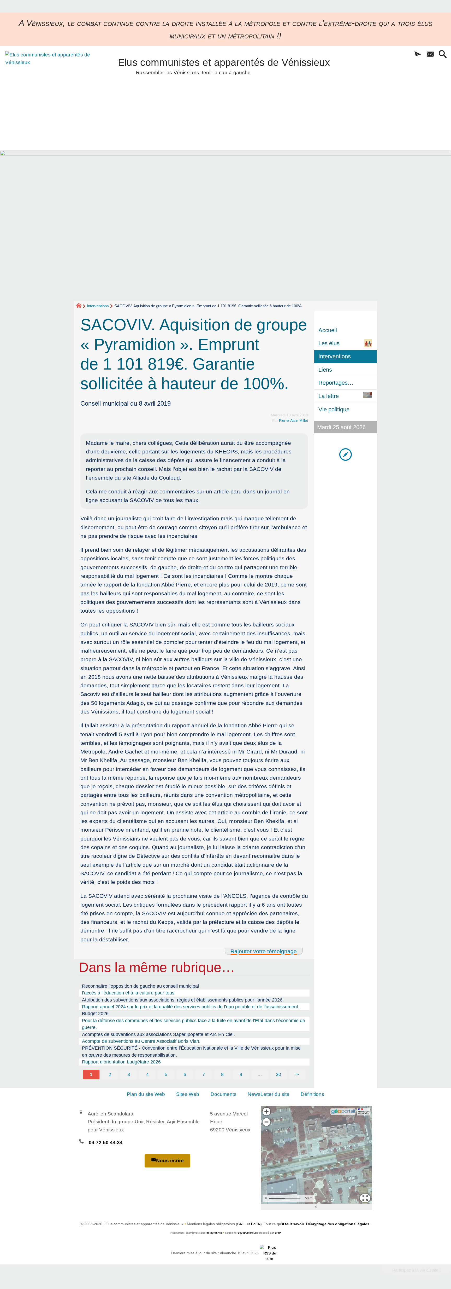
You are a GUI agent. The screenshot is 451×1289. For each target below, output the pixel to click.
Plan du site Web (146, 1094)
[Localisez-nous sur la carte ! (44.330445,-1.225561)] (345, 454)
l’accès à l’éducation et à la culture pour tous (128, 992)
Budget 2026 (95, 1013)
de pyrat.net (214, 1232)
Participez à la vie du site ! (416, 1270)
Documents (223, 1094)
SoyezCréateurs (248, 1232)
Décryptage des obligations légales (337, 1224)
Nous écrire (170, 1160)
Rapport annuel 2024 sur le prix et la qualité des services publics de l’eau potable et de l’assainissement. (190, 1006)
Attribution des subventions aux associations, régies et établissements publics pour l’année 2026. (183, 1000)
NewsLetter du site (268, 1094)
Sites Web (187, 1094)
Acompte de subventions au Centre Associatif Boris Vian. (141, 1041)
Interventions (98, 306)
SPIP (278, 1232)
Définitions (312, 1094)
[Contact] (430, 54)
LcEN (255, 1224)
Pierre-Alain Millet (293, 420)
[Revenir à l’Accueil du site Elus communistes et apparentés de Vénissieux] (49, 79)
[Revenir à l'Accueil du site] (81, 306)
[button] (417, 54)
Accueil (327, 330)
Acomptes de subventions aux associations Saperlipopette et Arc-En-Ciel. (158, 1034)
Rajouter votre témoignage (263, 951)
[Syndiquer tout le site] (270, 1253)
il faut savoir (293, 1224)
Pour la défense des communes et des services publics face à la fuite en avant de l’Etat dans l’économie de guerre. (193, 1024)
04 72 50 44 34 (106, 1142)
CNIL (241, 1224)
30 (278, 1074)
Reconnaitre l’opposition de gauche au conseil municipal (140, 986)
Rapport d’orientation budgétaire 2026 (121, 1061)
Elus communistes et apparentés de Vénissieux (224, 65)
